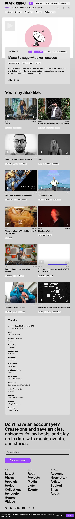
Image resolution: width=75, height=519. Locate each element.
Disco (40, 163)
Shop (39, 7)
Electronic (27, 63)
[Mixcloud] (8, 508)
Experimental (17, 127)
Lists (31, 485)
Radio (7, 7)
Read (31, 473)
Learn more (60, 515)
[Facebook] (33, 508)
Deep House (42, 127)
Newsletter (59, 477)
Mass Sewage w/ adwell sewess (32, 58)
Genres (10, 497)
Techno (57, 127)
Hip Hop (24, 199)
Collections (49, 12)
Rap (52, 275)
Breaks (41, 311)
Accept (70, 515)
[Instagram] (18, 80)
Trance (21, 275)
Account (57, 473)
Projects (34, 477)
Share (47, 52)
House (15, 275)
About (55, 493)
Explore (24, 7)
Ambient (41, 199)
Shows (18, 12)
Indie (38, 63)
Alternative (14, 63)
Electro (15, 163)
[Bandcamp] (14, 80)
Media (32, 481)
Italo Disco (55, 163)
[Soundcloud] (10, 80)
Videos (15, 7)
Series (38, 12)
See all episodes (60, 52)
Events (32, 7)
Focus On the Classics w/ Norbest (58, 3)
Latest (8, 12)
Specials (28, 12)
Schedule (12, 493)
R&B (48, 275)
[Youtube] (23, 508)
